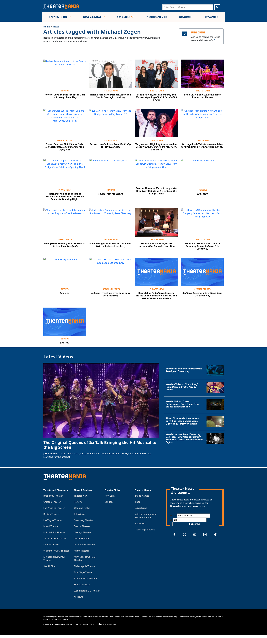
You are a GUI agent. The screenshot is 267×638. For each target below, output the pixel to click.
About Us (140, 523)
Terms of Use (110, 624)
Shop (138, 501)
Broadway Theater (53, 495)
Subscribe (194, 523)
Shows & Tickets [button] (58, 16)
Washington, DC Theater (56, 550)
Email (173, 515)
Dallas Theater (81, 538)
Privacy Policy (96, 624)
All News (78, 596)
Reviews (65, 90)
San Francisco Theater (55, 538)
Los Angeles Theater (54, 507)
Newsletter (185, 16)
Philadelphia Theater (54, 532)
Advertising (141, 507)
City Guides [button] (123, 16)
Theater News (111, 90)
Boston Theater (51, 514)
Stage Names (142, 495)
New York (110, 495)
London (109, 501)
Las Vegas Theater (53, 520)
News (56, 26)
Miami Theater (51, 526)
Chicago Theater (52, 501)
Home (46, 26)
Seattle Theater (51, 544)
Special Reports (111, 289)
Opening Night (82, 507)
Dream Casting (65, 140)
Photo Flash (157, 90)
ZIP (171, 519)
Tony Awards (210, 16)
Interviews (79, 514)
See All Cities (49, 566)
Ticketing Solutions (145, 529)
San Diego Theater (83, 572)
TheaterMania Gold (156, 16)
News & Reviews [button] (92, 16)
